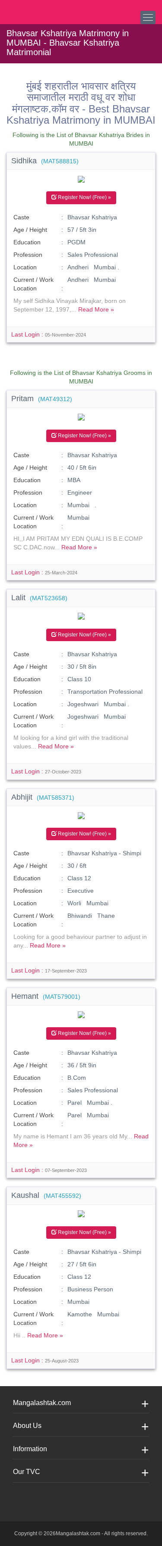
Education (27, 242)
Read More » (96, 309)
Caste (21, 217)
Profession (27, 254)
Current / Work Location (33, 284)
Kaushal (46, 1195)
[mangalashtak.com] (49, 8)
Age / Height (30, 229)
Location (25, 267)
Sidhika (45, 160)
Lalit (39, 597)
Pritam (41, 398)
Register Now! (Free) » (84, 197)
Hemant (45, 996)
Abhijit (42, 797)
